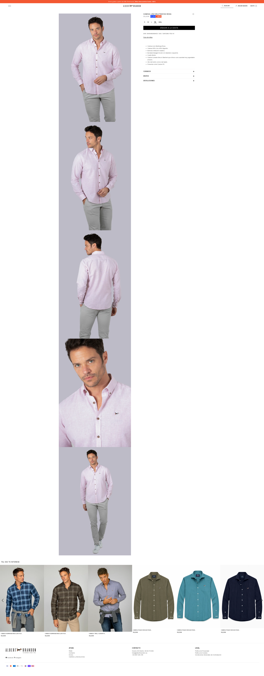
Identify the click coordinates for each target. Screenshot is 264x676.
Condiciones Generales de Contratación (208, 655)
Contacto (72, 653)
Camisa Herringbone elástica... (12, 633)
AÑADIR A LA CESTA (169, 28)
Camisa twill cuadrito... (97, 633)
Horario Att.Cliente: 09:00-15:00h (143, 651)
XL (155, 22)
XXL (160, 22)
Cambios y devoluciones (77, 657)
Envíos (71, 655)
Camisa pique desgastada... (142, 630)
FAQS (70, 651)
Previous (2, 600)
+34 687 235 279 (137, 655)
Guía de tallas (148, 37)
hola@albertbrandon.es (139, 653)
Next (261, 600)
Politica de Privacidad (202, 651)
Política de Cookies (201, 653)
